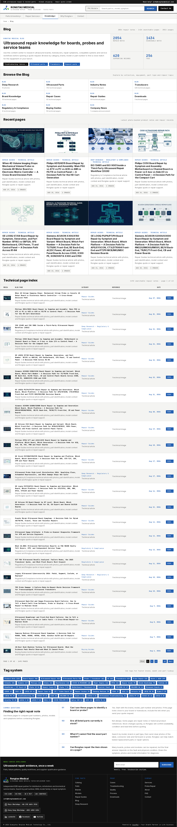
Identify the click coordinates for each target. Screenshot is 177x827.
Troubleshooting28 (26, 696)
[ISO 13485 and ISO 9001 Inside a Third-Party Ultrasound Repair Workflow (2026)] (110, 140)
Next (170, 661)
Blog (77, 800)
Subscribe (166, 765)
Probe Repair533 (140, 679)
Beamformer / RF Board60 (15, 687)
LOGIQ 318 (24, 700)
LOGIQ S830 (149, 691)
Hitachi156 (10, 683)
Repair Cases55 (49, 687)
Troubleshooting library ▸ (16, 64)
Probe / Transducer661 (94, 679)
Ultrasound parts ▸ (39, 64)
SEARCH (150, 8)
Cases (112, 782)
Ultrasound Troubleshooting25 (113, 696)
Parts (77, 786)
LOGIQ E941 (30, 691)
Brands (78, 790)
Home (5, 21)
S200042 (8, 691)
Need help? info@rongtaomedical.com (158, 2)
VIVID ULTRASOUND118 (81, 683)
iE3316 (89, 700)
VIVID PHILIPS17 (61, 700)
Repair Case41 (44, 691)
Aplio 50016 (76, 700)
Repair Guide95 (129, 683)
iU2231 (125, 691)
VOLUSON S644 (137, 687)
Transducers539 (123, 679)
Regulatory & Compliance (117, 160)
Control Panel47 (105, 687)
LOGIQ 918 (36, 700)
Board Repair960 (30, 679)
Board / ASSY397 (158, 679)
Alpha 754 (63, 687)
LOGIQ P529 (10, 696)
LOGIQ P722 (134, 696)
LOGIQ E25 (91, 696)
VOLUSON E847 (122, 687)
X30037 (115, 691)
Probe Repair (150, 786)
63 (165, 661)
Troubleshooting (117, 786)
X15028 (53, 696)
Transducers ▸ (56, 64)
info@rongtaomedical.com (14, 799)
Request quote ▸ (72, 64)
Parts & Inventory (13, 16)
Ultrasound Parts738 (72, 679)
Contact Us (166, 8)
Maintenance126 (62, 683)
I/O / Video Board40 (63, 691)
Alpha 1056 (34, 687)
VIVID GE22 (147, 696)
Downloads (114, 797)
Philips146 (36, 683)
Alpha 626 (79, 696)
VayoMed (135, 825)
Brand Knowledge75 (147, 683)
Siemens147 (23, 683)
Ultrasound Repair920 (50, 679)
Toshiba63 (162, 683)
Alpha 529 (161, 691)
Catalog (78, 782)
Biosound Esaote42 (154, 687)
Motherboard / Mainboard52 (83, 687)
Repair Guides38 (82, 691)
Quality (113, 790)
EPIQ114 (115, 683)
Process (113, 793)
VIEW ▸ (169, 298)
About (147, 790)
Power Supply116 (101, 683)
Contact (80, 16)
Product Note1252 (12, 679)
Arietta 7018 (10, 700)
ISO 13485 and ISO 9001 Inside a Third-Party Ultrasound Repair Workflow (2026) (108, 168)
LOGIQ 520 (160, 696)
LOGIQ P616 (100, 700)
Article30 (136, 691)
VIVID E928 (42, 696)
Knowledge (50, 16)
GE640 (110, 679)
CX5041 (18, 691)
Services (148, 782)
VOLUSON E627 (66, 696)
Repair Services (33, 16)
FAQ (146, 793)
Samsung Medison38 (101, 691)
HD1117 (47, 700)
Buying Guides (88, 649)
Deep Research (97, 160)
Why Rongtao (66, 16)
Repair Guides (8, 160)
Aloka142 (48, 683)
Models (78, 793)
